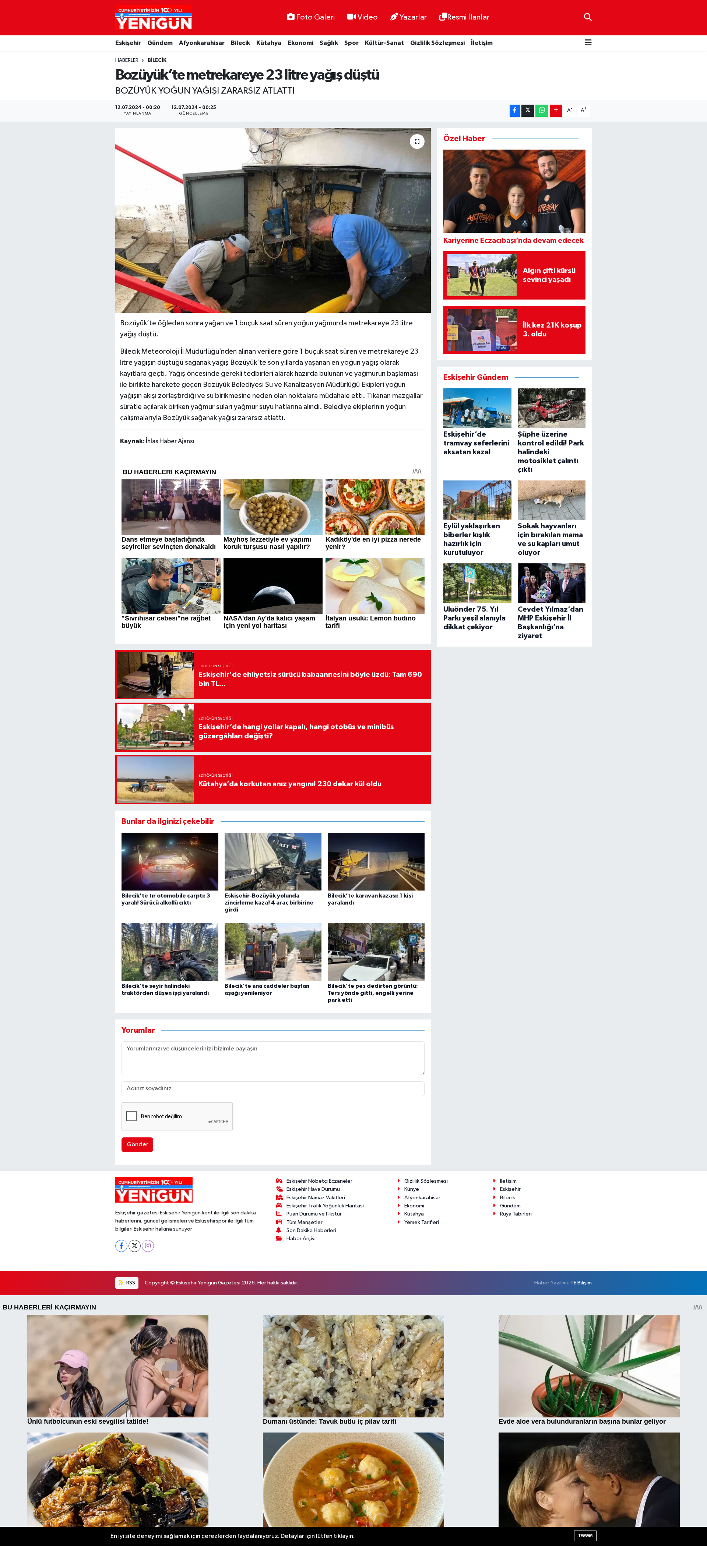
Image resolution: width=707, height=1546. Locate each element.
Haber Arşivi (301, 1238)
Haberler (126, 60)
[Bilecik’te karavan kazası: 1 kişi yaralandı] (376, 861)
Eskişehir (128, 43)
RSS (130, 1283)
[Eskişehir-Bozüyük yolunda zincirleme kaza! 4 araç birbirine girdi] (273, 861)
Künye (411, 1189)
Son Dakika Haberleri (311, 1230)
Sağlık (329, 43)
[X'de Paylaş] (527, 111)
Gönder (137, 1144)
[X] (135, 1246)
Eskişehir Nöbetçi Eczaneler (319, 1181)
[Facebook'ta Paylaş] (515, 111)
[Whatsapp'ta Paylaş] (541, 111)
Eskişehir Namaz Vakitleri (315, 1197)
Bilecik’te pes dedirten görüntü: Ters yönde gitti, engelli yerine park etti (373, 993)
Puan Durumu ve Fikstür (314, 1214)
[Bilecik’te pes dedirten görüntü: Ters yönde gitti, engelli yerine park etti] (376, 952)
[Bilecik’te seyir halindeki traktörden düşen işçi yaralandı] (170, 952)
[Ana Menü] (588, 43)
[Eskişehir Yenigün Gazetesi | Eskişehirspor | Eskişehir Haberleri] (153, 17)
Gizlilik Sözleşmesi (437, 43)
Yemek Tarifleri (421, 1222)
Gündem (160, 43)
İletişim (482, 43)
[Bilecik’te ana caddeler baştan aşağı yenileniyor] (273, 952)
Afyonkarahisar (202, 43)
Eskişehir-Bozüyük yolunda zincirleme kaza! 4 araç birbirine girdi (269, 903)
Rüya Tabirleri (516, 1214)
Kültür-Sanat (384, 43)
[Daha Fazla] (556, 111)
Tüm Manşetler (304, 1222)
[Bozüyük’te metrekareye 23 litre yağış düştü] (273, 220)
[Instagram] (148, 1246)
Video (368, 17)
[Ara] (588, 17)
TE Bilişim (581, 1283)
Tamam (585, 1535)
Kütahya (268, 43)
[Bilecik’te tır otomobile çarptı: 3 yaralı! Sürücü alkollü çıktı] (170, 861)
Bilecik (240, 43)
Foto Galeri (315, 17)
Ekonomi (300, 43)
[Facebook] (121, 1246)
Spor (351, 43)
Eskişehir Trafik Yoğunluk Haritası (325, 1206)
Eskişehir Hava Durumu (313, 1189)
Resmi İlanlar (468, 17)
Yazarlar (413, 17)
